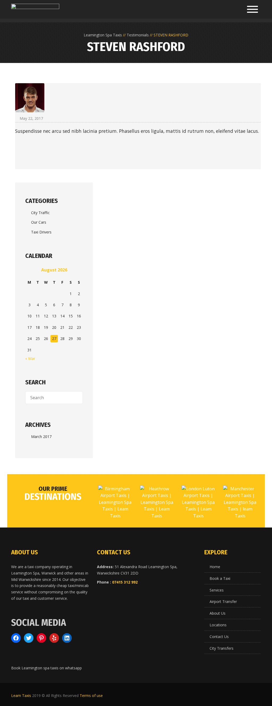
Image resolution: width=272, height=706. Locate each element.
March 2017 (41, 436)
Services (217, 590)
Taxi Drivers (41, 232)
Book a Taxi (220, 578)
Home (215, 566)
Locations (218, 624)
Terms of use (91, 695)
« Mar (30, 358)
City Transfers (221, 648)
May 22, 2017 (31, 118)
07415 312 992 (125, 582)
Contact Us (219, 636)
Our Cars (38, 222)
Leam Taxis (21, 695)
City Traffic (40, 212)
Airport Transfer (223, 601)
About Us (218, 613)
